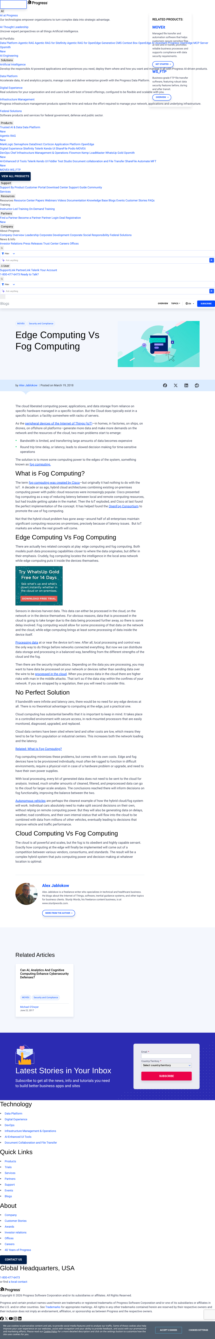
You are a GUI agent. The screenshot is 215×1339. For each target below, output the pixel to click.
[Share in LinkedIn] (186, 385)
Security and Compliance (41, 323)
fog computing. (40, 464)
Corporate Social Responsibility (89, 235)
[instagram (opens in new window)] (15, 1319)
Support (6, 183)
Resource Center (24, 200)
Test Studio (65, 161)
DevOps (5, 153)
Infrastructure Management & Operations (42, 153)
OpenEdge (87, 144)
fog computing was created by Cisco (54, 482)
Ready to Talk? (30, 274)
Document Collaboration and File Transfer (31, 1142)
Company (7, 226)
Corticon (48, 144)
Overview (163, 303)
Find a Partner (9, 217)
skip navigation (13, 4)
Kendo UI (49, 148)
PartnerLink (23, 270)
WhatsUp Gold (114, 153)
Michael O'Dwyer (29, 1006)
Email (144, 1052)
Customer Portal (35, 187)
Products (7, 123)
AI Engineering (9, 55)
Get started (162, 64)
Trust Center (51, 243)
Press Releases (32, 243)
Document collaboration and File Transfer (98, 161)
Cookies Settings (198, 1330)
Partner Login (50, 217)
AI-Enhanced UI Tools (13, 161)
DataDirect (35, 144)
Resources (8, 196)
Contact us (13, 1259)
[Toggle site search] (2, 279)
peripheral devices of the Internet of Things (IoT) (58, 423)
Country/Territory (150, 1061)
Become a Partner (29, 217)
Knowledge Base (97, 200)
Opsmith (5, 49)
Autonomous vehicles (30, 801)
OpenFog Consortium (124, 506)
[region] (107, 1330)
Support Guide (78, 187)
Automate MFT (78, 163)
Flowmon (75, 153)
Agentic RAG (26, 43)
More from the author (57, 913)
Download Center (57, 187)
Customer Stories (136, 200)
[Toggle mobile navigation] (2, 296)
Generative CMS (112, 43)
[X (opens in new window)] (6, 1319)
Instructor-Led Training (14, 209)
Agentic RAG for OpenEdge (84, 43)
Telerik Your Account (44, 270)
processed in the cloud (51, 674)
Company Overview (12, 235)
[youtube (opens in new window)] (11, 1319)
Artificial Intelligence (13, 64)
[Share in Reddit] (197, 385)
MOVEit (81, 148)
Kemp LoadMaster (93, 153)
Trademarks (52, 1307)
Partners (6, 213)
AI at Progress (9, 15)
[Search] (2, 248)
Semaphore (21, 144)
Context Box (130, 43)
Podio (71, 148)
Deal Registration (40, 220)
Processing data (26, 642)
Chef (13, 153)
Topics (174, 303)
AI (2, 11)
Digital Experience (11, 88)
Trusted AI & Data (11, 127)
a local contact (18, 1281)
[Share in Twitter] (175, 385)
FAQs (151, 200)
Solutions (7, 60)
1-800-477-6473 (10, 274)
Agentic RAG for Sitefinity (50, 43)
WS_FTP (15, 170)
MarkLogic (6, 144)
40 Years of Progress (18, 1250)
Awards (9, 1226)
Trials (8, 1167)
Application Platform (68, 144)
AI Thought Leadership (14, 27)
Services (5, 191)
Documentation (76, 200)
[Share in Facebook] (165, 385)
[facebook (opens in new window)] (2, 1319)
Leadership (32, 235)
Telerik (39, 148)
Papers (39, 200)
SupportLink (7, 270)
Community (94, 187)
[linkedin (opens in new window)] (20, 1319)
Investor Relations (11, 243)
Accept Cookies (168, 1330)
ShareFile (62, 148)
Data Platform (9, 43)
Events (120, 200)
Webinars (51, 200)
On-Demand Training (42, 209)
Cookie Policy (50, 1331)
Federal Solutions (11, 111)
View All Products (15, 176)
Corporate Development (54, 235)
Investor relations (15, 1232)
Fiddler (52, 161)
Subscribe (206, 304)
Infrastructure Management (17, 99)
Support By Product (12, 187)
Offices (74, 243)
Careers (64, 243)
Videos (61, 200)
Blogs (112, 200)
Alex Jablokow (28, 385)
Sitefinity (28, 148)
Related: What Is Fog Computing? (38, 749)
